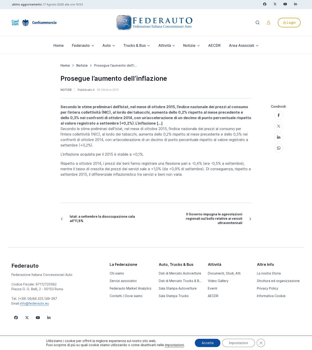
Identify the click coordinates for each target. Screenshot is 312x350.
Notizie (66, 89)
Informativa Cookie (271, 296)
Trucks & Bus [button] (134, 45)
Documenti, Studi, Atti (224, 273)
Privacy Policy (267, 288)
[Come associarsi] (268, 22)
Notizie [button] (189, 45)
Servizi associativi (123, 281)
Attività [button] (164, 45)
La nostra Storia (269, 273)
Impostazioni (238, 343)
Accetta (208, 343)
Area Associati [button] (241, 45)
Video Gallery (218, 281)
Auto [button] (106, 45)
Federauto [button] (81, 45)
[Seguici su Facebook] (16, 317)
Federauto (25, 265)
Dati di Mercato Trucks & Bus (180, 281)
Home (58, 45)
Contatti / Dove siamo (126, 296)
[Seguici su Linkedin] (48, 317)
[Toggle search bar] (257, 22)
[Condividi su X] (278, 126)
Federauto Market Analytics (130, 288)
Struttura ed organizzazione (278, 281)
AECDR (214, 45)
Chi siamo (117, 273)
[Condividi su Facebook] (278, 115)
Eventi (212, 288)
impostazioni (174, 345)
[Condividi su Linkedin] (278, 137)
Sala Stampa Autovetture (178, 288)
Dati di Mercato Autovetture (180, 273)
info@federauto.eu (34, 303)
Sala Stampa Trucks (174, 296)
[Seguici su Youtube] (37, 317)
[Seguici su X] (27, 317)
